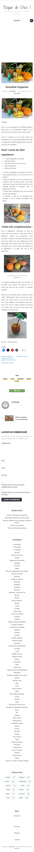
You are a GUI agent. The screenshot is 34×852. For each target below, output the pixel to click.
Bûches (17, 598)
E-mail (3, 468)
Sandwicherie (17, 721)
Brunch (17, 595)
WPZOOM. (17, 848)
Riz (17, 712)
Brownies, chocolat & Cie (17, 592)
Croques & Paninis (17, 624)
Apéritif (17, 558)
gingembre (20, 379)
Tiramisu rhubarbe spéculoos (17, 528)
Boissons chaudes (17, 579)
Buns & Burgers (17, 600)
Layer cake (17, 667)
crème (10, 789)
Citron (12, 379)
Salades (17, 715)
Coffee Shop (17, 611)
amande (10, 777)
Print (18, 390)
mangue (29, 379)
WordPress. (12, 846)
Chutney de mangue (7, 363)
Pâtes (17, 691)
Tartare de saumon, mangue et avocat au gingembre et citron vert (8, 358)
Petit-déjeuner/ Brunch (17, 694)
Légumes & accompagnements (17, 670)
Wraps (17, 758)
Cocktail (17, 608)
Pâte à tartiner (17, 688)
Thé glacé (17, 745)
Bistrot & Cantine (17, 574)
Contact (17, 839)
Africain (17, 552)
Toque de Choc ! (17, 7)
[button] (17, 20)
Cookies (17, 616)
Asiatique (17, 563)
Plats (17, 702)
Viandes (17, 753)
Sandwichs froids (17, 723)
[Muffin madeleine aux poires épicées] (9, 418)
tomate (23, 798)
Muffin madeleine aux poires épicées (21, 418)
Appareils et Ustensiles (17, 560)
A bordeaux (17, 544)
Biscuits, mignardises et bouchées (17, 571)
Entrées (17, 635)
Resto (17, 710)
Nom (3, 460)
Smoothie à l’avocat (22, 356)
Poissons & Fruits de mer (17, 704)
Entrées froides (17, 640)
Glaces (17, 659)
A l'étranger (17, 550)
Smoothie (17, 93)
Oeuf (17, 683)
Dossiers (17, 632)
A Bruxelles (17, 547)
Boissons (17, 576)
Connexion (17, 816)
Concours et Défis (17, 614)
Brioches (17, 590)
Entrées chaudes (17, 638)
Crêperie (17, 619)
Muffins (17, 678)
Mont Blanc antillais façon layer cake (17, 518)
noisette (23, 789)
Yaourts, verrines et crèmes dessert (17, 761)
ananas (5, 379)
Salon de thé (17, 718)
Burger (17, 603)
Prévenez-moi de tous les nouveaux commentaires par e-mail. (12, 486)
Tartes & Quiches (17, 742)
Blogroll (17, 833)
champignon (24, 781)
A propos (17, 826)
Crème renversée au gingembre (17, 515)
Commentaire (6, 443)
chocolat (10, 785)
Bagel (17, 568)
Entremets (17, 643)
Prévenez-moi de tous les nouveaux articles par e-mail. (15, 494)
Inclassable (17, 662)
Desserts (17, 630)
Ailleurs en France (17, 555)
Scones (17, 729)
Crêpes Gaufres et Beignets (17, 622)
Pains (17, 686)
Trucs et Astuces (17, 750)
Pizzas (17, 697)
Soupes (17, 734)
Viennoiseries (17, 755)
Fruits (17, 651)
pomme (10, 793)
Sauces (17, 726)
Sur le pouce (17, 737)
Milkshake (17, 672)
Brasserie (17, 587)
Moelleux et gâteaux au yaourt (17, 675)
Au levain (17, 566)
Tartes (17, 739)
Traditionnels (17, 747)
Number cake (17, 680)
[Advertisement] (17, 45)
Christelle (12, 91)
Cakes (17, 606)
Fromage (17, 648)
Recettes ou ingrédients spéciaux (17, 707)
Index (17, 664)
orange (17, 381)
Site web (4, 475)
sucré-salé (24, 793)
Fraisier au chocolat (17, 525)
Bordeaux (24, 777)
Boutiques (17, 584)
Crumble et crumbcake (17, 627)
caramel (9, 781)
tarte (10, 798)
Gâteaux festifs (17, 656)
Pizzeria (17, 699)
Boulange (17, 582)
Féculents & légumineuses (17, 646)
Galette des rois (17, 654)
